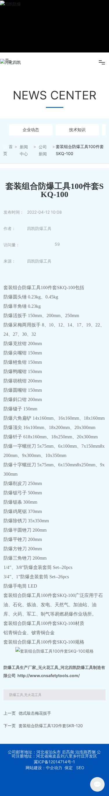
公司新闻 (43, 150)
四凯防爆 (54, 26)
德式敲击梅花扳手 (35, 713)
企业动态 (31, 129)
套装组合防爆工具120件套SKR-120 (51, 725)
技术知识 (77, 129)
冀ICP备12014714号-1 (54, 762)
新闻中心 (24, 150)
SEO (80, 767)
